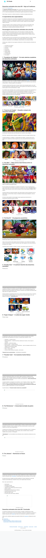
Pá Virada (9, 1)
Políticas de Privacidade (13, 526)
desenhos (26, 516)
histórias (13, 513)
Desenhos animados (6, 519)
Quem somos (31, 526)
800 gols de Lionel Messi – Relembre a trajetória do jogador (12, 520)
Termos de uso (20, 526)
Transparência (26, 526)
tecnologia (14, 476)
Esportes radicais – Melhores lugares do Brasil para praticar (12, 521)
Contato (35, 526)
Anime (28, 80)
